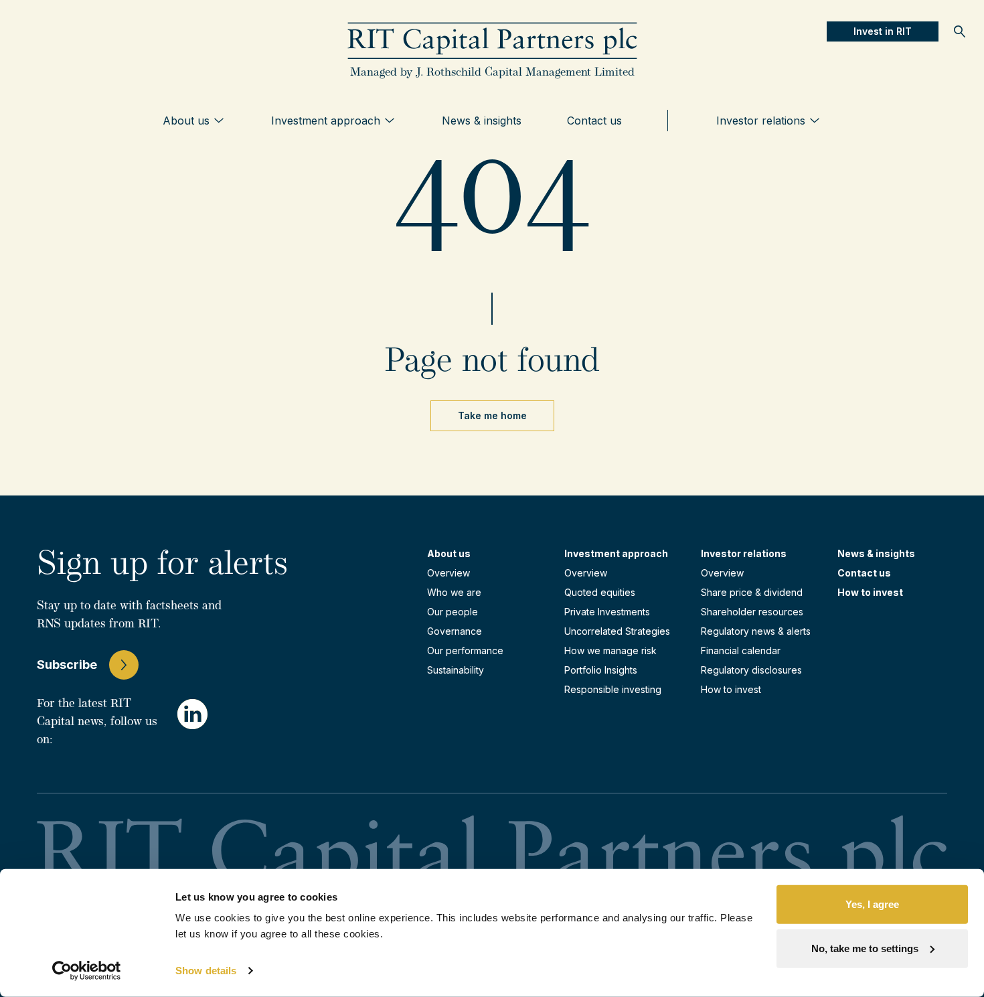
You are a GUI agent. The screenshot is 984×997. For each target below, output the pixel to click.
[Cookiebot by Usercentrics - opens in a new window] (86, 971)
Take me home (492, 415)
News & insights (481, 120)
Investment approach (325, 120)
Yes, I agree (872, 904)
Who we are (454, 592)
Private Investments (607, 611)
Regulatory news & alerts (756, 631)
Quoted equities (599, 592)
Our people (452, 611)
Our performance (465, 650)
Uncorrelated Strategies (617, 631)
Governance (454, 631)
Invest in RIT (882, 31)
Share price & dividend (752, 592)
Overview (448, 573)
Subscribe (67, 665)
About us (186, 120)
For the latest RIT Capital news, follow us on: (97, 722)
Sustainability (455, 670)
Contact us (594, 120)
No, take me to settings (864, 947)
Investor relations (760, 120)
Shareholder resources (752, 611)
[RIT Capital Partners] (492, 41)
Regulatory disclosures (751, 670)
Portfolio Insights (600, 670)
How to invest (731, 689)
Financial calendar (741, 650)
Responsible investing (612, 689)
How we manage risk (610, 650)
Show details (205, 970)
